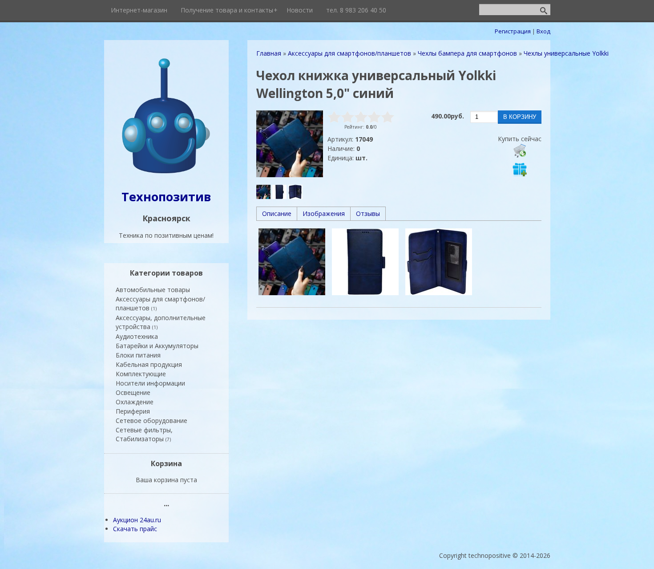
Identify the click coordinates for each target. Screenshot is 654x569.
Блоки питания (138, 355)
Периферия (133, 411)
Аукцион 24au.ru (137, 520)
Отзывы (368, 213)
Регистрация (513, 31)
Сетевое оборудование (151, 420)
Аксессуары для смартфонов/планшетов (160, 303)
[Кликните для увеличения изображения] (289, 143)
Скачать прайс (135, 528)
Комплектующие (141, 374)
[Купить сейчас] (520, 150)
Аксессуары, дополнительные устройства (161, 322)
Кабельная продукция (149, 364)
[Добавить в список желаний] (520, 169)
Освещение (133, 392)
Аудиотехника (137, 336)
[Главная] (166, 174)
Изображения (324, 213)
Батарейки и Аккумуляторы (157, 345)
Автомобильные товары (153, 289)
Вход (543, 31)
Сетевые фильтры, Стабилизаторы (144, 434)
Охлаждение (134, 402)
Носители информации (150, 383)
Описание (276, 213)
